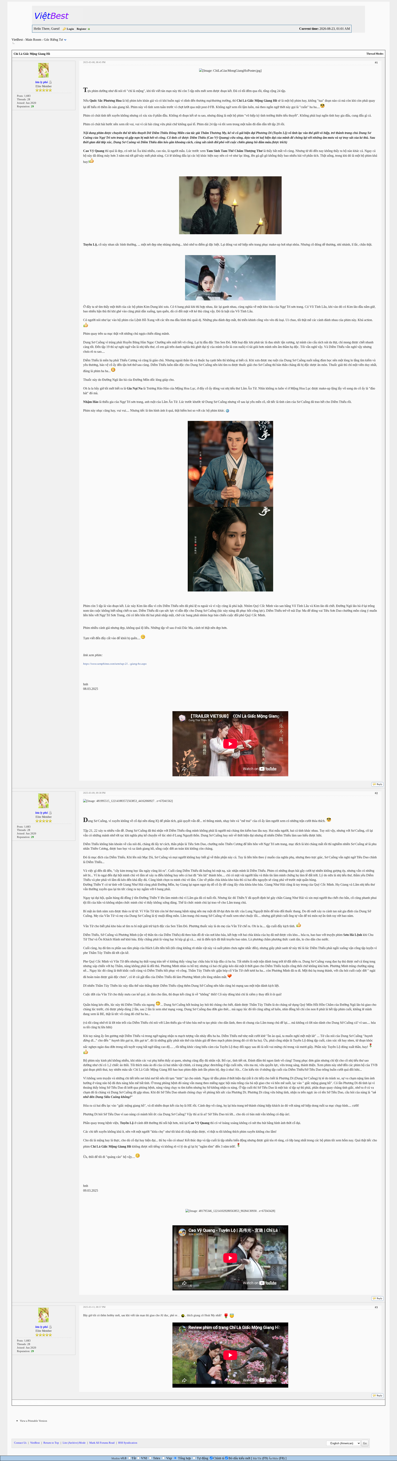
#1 (376, 62)
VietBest (17, 39)
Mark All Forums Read (102, 1442)
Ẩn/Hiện (273, 1458)
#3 (376, 1307)
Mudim (115, 1458)
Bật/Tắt (257, 1458)
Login (70, 28)
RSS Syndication (127, 1442)
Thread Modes (374, 53)
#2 (376, 793)
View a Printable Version (33, 1420)
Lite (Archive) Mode (74, 1442)
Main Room (33, 39)
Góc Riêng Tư (53, 39)
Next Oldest (22, 1402)
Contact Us (20, 1442)
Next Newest (38, 1402)
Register (81, 28)
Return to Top (51, 1442)
